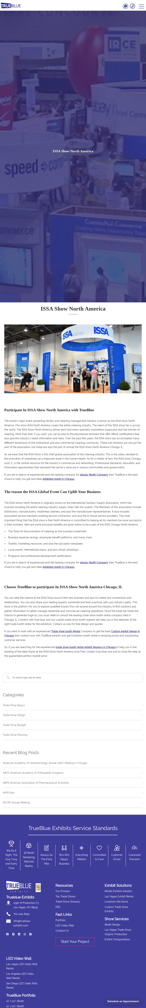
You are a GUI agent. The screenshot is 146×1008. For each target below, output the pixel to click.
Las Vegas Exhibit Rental (119, 896)
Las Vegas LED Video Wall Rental (21, 966)
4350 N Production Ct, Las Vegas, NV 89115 (26, 905)
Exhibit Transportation (117, 939)
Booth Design (112, 924)
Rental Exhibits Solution (118, 891)
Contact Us (62, 930)
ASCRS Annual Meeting (16, 802)
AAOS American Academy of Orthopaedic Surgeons (33, 772)
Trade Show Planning (15, 734)
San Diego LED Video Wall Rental (21, 985)
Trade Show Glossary (68, 901)
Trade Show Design (14, 715)
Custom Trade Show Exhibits (116, 909)
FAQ (58, 907)
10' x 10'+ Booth (15, 1001)
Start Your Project (75, 941)
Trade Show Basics (14, 705)
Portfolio (60, 920)
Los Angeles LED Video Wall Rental (19, 976)
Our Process (63, 891)
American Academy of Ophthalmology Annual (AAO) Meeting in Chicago (45, 763)
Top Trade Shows (65, 896)
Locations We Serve (116, 901)
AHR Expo (8, 792)
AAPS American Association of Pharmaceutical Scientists (36, 782)
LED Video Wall (65, 925)
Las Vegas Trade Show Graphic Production (118, 932)
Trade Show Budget (14, 725)
